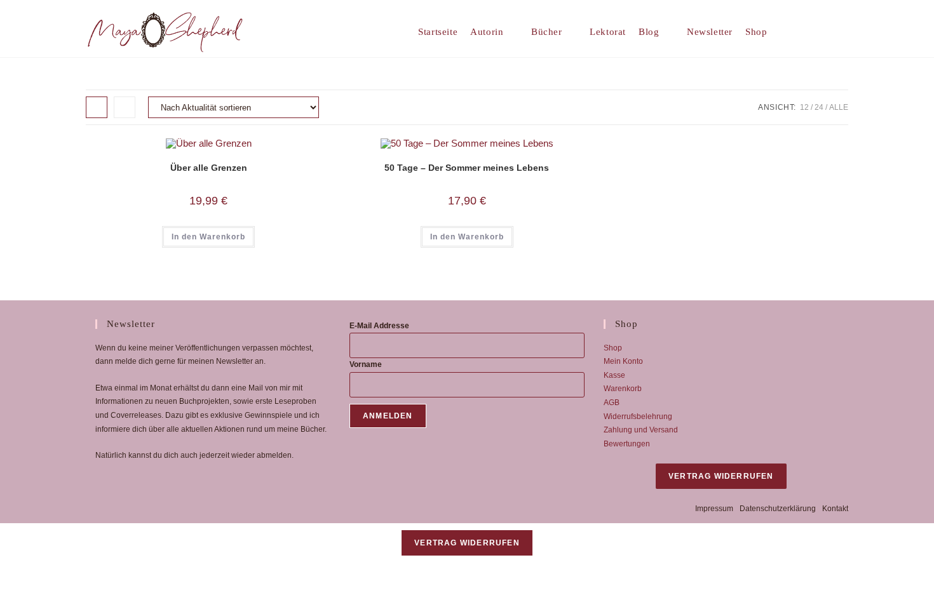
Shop (613, 348)
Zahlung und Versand (641, 429)
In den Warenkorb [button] (208, 236)
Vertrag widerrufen (721, 476)
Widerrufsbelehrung (638, 416)
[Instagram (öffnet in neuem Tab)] (843, 31)
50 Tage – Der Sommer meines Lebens (466, 168)
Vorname (365, 364)
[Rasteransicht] (96, 107)
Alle (838, 107)
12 (804, 107)
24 (819, 107)
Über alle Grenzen (208, 168)
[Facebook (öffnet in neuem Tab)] (824, 31)
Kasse (614, 375)
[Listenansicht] (124, 107)
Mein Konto (623, 361)
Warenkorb (623, 388)
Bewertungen (627, 443)
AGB (611, 402)
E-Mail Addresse (379, 325)
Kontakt (835, 508)
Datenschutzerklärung (778, 508)
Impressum (714, 508)
